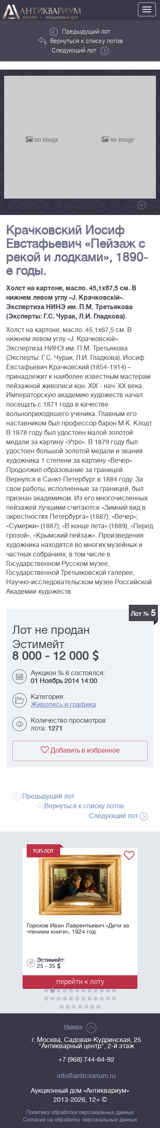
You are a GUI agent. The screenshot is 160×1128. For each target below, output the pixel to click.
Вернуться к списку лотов (86, 40)
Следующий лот (74, 50)
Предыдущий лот (86, 31)
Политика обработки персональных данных (80, 1112)
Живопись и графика (63, 704)
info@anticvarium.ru (86, 1076)
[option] (42, 137)
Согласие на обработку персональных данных (80, 1120)
